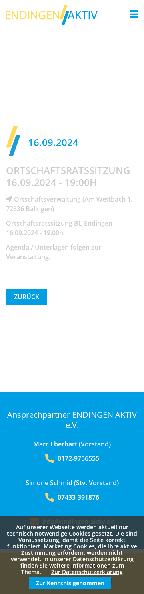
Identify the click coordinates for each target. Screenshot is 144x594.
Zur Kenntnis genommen (70, 583)
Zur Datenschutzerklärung (87, 572)
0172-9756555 (77, 458)
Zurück (26, 296)
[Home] (52, 22)
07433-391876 (77, 497)
